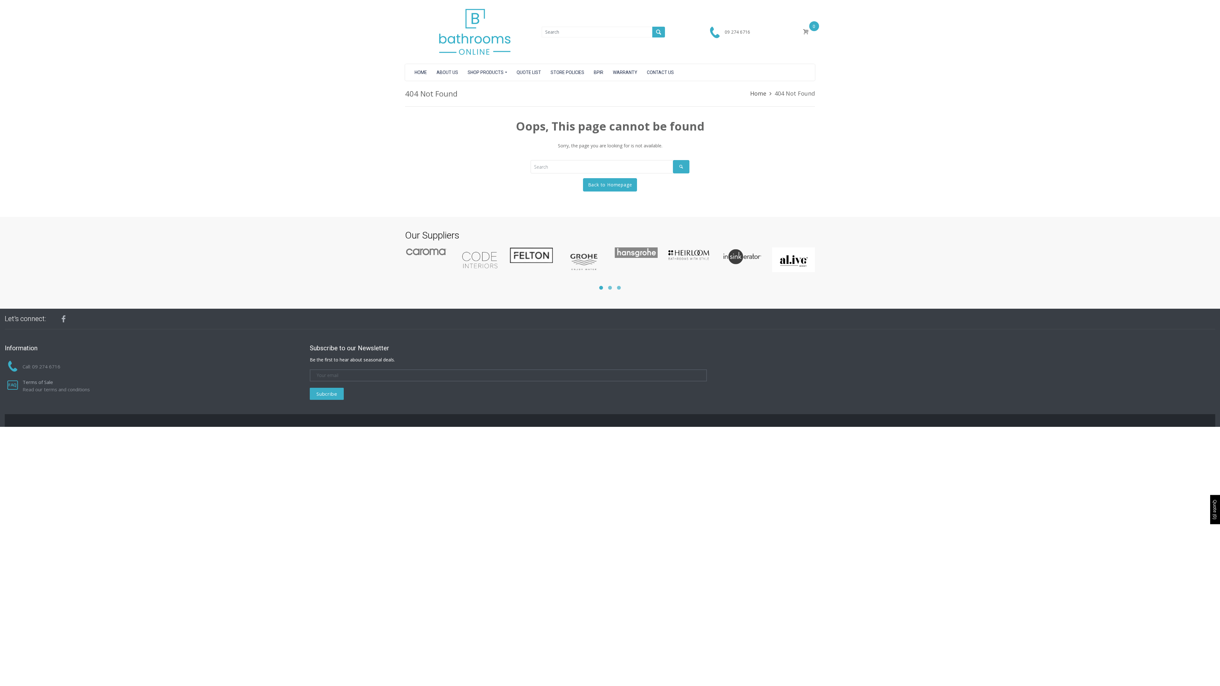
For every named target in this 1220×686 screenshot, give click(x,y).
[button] (601, 288)
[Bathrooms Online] (473, 32)
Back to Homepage (610, 185)
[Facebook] (63, 318)
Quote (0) (1215, 510)
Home (758, 93)
